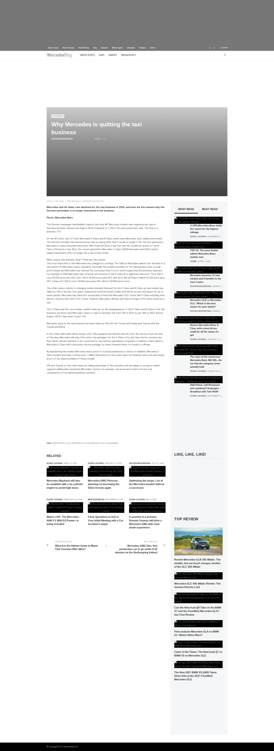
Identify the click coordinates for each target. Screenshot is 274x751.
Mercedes (87, 55)
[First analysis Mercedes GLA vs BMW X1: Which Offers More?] (198, 623)
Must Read (210, 209)
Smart (112, 55)
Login (224, 48)
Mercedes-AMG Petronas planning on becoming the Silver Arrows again (103, 484)
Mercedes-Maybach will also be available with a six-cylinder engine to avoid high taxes (65, 484)
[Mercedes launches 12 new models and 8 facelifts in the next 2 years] (198, 269)
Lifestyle (131, 48)
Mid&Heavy (128, 55)
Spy (95, 48)
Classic (104, 48)
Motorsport (117, 48)
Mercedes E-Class (81, 443)
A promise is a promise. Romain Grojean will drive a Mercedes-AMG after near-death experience (145, 522)
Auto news (53, 48)
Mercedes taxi (97, 443)
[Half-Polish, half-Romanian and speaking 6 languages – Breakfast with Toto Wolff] (198, 379)
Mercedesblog (96, 499)
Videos (142, 48)
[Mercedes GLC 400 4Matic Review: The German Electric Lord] (198, 575)
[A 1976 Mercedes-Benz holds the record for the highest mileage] (198, 220)
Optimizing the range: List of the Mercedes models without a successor (146, 484)
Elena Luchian (54, 463)
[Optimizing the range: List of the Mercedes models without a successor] (147, 471)
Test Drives (83, 48)
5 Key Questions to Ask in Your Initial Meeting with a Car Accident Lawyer (105, 520)
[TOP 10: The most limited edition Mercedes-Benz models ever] (198, 245)
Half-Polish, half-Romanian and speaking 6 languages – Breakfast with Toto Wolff (205, 388)
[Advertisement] (137, 22)
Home (49, 201)
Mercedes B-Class (62, 443)
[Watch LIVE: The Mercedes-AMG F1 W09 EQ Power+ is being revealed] (65, 507)
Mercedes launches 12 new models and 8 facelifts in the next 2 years (205, 278)
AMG (101, 55)
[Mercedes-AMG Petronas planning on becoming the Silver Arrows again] (106, 471)
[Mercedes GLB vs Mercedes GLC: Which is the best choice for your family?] (198, 294)
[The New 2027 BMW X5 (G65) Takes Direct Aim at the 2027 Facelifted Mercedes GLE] (198, 664)
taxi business (111, 443)
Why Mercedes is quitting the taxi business (85, 201)
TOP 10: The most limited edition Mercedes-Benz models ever (204, 253)
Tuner (152, 48)
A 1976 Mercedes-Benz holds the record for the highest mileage (206, 229)
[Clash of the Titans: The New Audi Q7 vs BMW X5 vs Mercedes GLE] (198, 643)
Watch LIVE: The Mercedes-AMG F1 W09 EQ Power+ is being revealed (63, 520)
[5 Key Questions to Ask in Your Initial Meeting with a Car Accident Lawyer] (106, 507)
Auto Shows (68, 48)
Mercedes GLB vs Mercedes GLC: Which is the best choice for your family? (205, 303)
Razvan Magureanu (62, 139)
